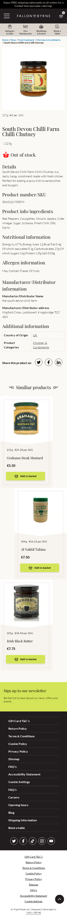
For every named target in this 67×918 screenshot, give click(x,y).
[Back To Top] (59, 899)
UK (35, 335)
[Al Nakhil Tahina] (41, 506)
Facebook (23, 841)
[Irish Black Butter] (26, 598)
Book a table (16, 828)
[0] (62, 16)
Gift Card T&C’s (19, 721)
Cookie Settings (19, 782)
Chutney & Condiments (48, 39)
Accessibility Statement (24, 774)
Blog (11, 812)
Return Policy (17, 728)
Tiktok (32, 841)
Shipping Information (22, 820)
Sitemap (13, 759)
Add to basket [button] (28, 476)
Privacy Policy (18, 751)
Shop (13, 39)
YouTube (51, 841)
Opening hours (18, 805)
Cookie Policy (17, 743)
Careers (13, 797)
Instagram (42, 841)
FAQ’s (12, 766)
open (7, 16)
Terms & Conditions (21, 736)
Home (5, 39)
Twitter (14, 841)
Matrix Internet (33, 912)
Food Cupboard (26, 39)
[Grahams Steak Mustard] (26, 414)
